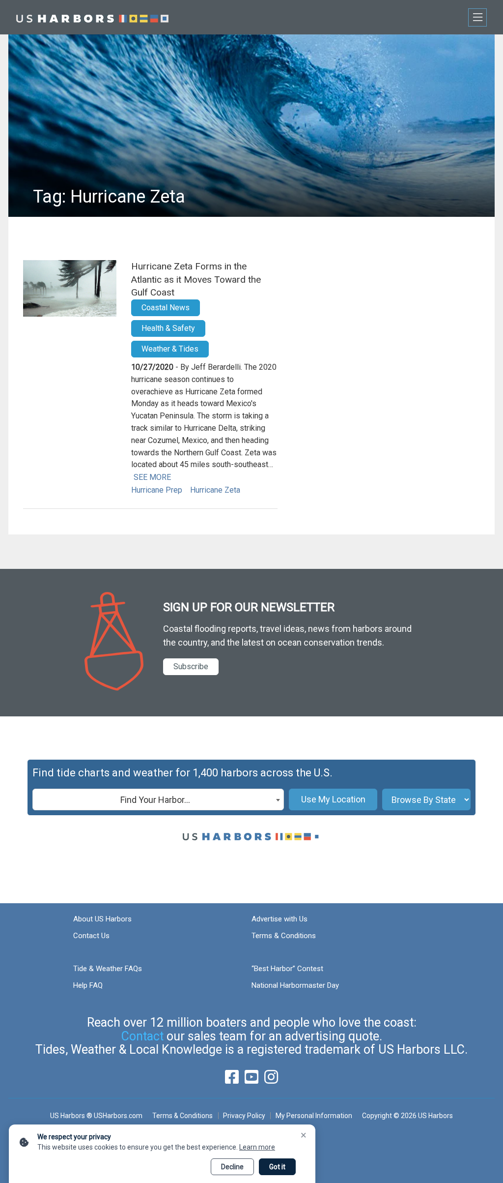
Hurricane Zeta (215, 490)
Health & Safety (168, 328)
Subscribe (190, 666)
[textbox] (158, 800)
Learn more (257, 1147)
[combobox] (158, 799)
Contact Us (91, 935)
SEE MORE (152, 477)
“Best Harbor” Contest (287, 968)
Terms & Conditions (284, 935)
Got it (277, 1167)
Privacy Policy (244, 1115)
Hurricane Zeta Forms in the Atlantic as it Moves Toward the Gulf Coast (196, 279)
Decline (232, 1167)
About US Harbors (102, 919)
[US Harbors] (92, 17)
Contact (142, 1036)
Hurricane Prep (156, 490)
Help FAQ (88, 985)
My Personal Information (314, 1115)
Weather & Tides (169, 349)
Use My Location (333, 799)
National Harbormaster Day (295, 985)
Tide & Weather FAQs (107, 968)
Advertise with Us (279, 919)
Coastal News (165, 307)
